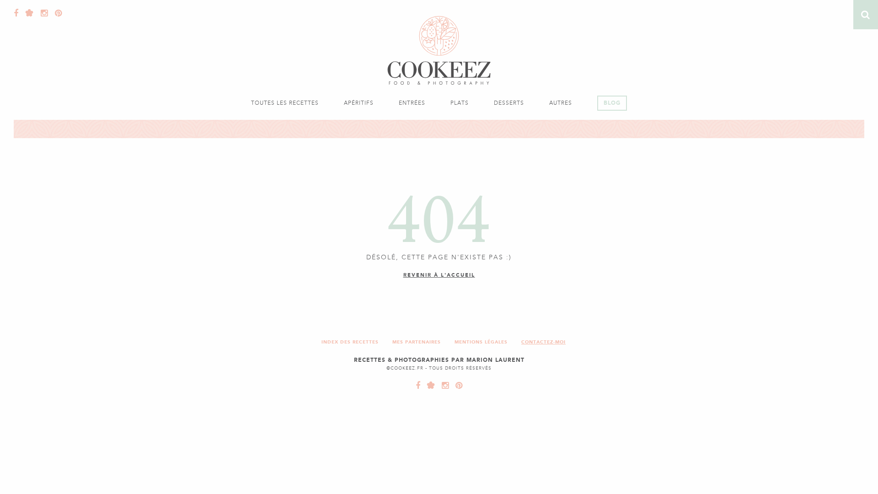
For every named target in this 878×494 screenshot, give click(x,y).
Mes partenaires (416, 342)
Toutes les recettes (285, 103)
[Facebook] (16, 13)
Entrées (412, 103)
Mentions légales (481, 342)
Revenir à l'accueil (439, 275)
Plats (459, 103)
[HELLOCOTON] (429, 386)
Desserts (509, 103)
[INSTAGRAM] (443, 386)
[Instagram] (42, 13)
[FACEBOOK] (418, 386)
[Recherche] (865, 14)
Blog (612, 103)
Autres (560, 103)
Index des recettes (350, 342)
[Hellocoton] (27, 13)
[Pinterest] (56, 13)
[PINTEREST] (457, 386)
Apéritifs (359, 103)
